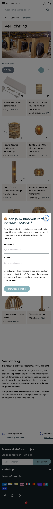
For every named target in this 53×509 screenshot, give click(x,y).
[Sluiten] (46, 218)
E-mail (7, 258)
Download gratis (17, 289)
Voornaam (9, 244)
